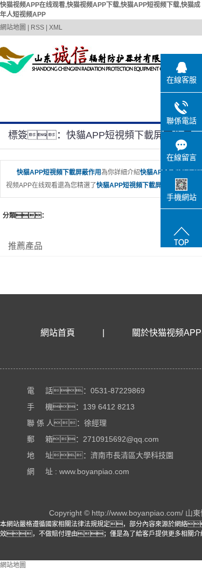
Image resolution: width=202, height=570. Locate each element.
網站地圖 (13, 27)
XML (55, 27)
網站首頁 (57, 332)
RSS (37, 27)
